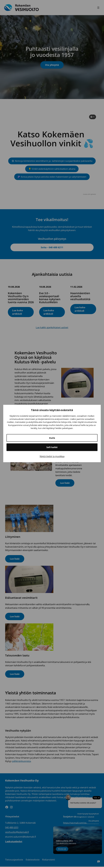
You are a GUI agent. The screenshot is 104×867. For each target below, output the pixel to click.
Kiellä (52, 438)
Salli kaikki (52, 447)
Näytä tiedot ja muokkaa (52, 456)
